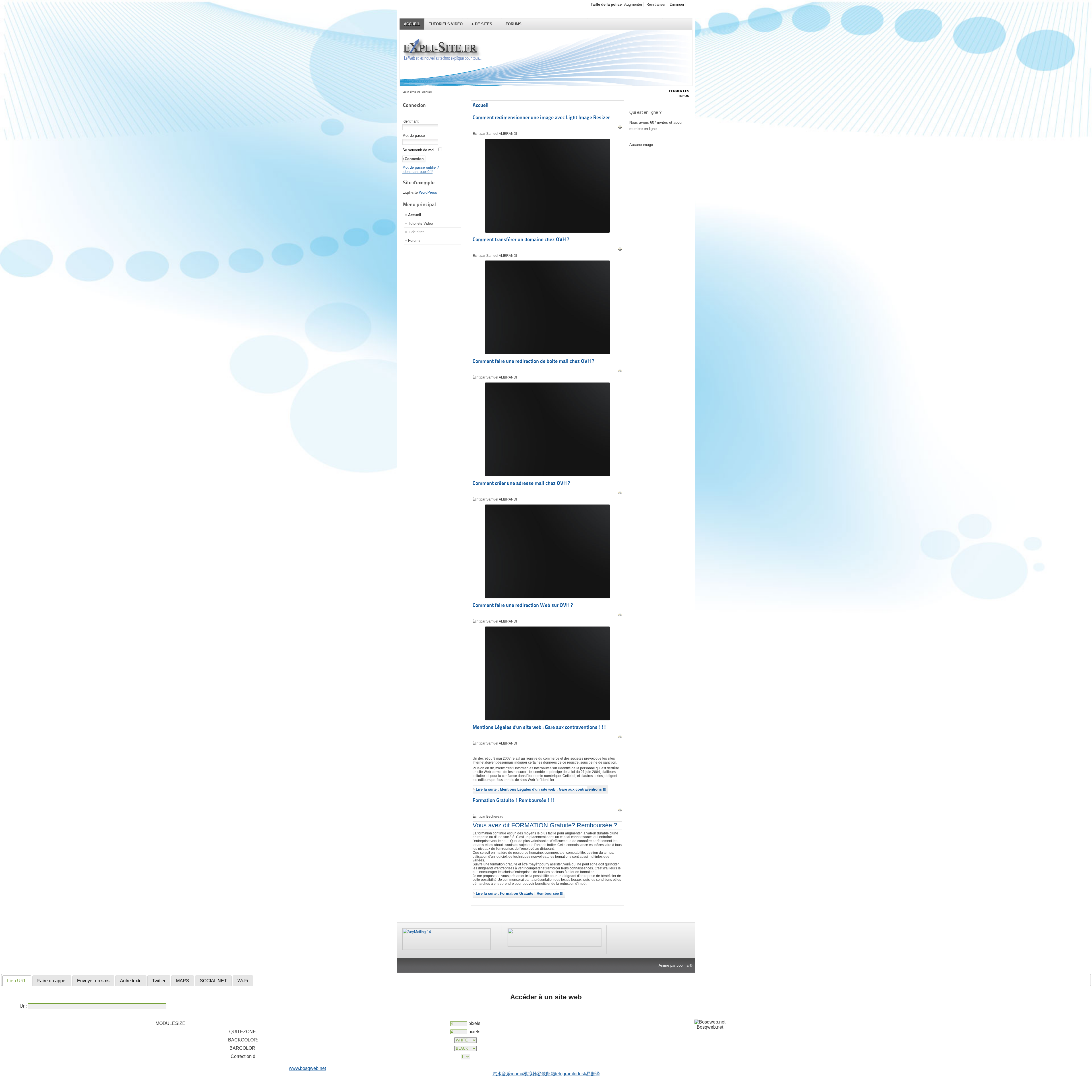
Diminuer (677, 4)
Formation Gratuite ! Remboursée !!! (514, 800)
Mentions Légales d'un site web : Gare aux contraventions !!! (539, 727)
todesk (579, 1073)
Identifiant (410, 121)
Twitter (159, 980)
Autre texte (131, 980)
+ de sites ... (484, 24)
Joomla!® (684, 965)
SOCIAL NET (213, 980)
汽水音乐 (502, 1073)
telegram (564, 1073)
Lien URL (16, 980)
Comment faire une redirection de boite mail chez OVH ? (533, 361)
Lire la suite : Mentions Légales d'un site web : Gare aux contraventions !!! (541, 789)
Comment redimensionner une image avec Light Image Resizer (541, 117)
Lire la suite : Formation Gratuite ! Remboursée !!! (519, 893)
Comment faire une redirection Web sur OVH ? (523, 605)
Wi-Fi (242, 980)
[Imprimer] (620, 128)
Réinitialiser (655, 4)
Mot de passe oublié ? (420, 167)
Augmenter (633, 4)
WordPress (428, 192)
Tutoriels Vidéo (446, 24)
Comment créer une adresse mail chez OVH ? (521, 483)
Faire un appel (52, 980)
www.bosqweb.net (307, 1068)
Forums (514, 24)
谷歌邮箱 (546, 1073)
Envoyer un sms (93, 980)
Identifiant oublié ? (417, 171)
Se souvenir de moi (418, 150)
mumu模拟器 (524, 1073)
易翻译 (593, 1073)
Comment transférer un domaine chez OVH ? (521, 239)
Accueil (412, 24)
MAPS (182, 980)
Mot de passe (413, 135)
